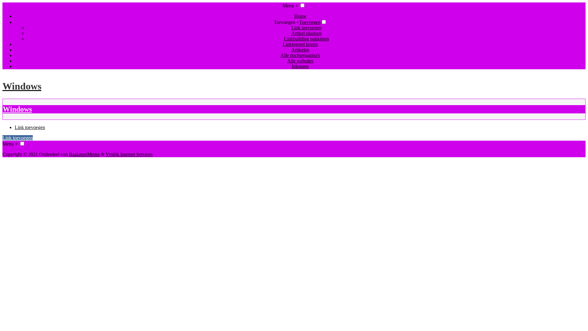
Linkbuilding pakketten (306, 38)
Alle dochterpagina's (300, 55)
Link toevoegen (306, 27)
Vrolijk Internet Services (129, 154)
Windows (17, 109)
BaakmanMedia (84, 154)
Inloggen (300, 66)
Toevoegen (310, 22)
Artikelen (300, 49)
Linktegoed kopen (300, 44)
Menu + (290, 5)
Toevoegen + (286, 22)
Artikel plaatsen (306, 33)
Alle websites (300, 60)
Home (300, 16)
